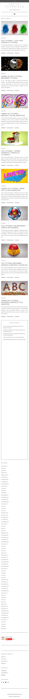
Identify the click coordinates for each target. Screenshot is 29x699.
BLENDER (3, 675)
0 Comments (17, 53)
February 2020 (4, 579)
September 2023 (5, 501)
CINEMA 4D (3, 53)
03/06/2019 (3, 297)
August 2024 (4, 486)
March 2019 (4, 604)
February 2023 (4, 512)
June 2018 (3, 624)
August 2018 (4, 619)
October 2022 (4, 519)
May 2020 (3, 575)
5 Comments (17, 316)
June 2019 (3, 597)
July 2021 (3, 546)
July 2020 (3, 570)
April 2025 (3, 470)
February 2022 (4, 533)
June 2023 (3, 508)
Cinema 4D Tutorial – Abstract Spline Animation (13, 114)
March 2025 (4, 472)
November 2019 (5, 586)
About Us (3, 656)
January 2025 (4, 477)
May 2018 (3, 626)
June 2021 (3, 548)
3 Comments (17, 202)
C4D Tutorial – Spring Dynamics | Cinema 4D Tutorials (10, 153)
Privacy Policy (4, 661)
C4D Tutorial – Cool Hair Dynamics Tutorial (12, 41)
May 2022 (3, 528)
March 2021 (4, 553)
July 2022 (3, 526)
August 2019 (4, 593)
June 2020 (3, 573)
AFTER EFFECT (4, 672)
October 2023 (4, 499)
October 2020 (4, 564)
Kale (10, 696)
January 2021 (4, 557)
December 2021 (4, 535)
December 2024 (4, 479)
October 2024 (4, 481)
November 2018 (5, 613)
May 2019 (3, 599)
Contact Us (3, 659)
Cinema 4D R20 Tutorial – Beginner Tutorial (12, 77)
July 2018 (3, 622)
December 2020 (4, 559)
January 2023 (4, 515)
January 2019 (4, 608)
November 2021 (5, 537)
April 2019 (3, 602)
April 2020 (3, 577)
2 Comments (17, 240)
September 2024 (5, 483)
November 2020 (5, 561)
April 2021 (3, 550)
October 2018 (4, 615)
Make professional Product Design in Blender (14, 339)
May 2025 (3, 468)
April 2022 (3, 530)
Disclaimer (3, 663)
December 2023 (4, 495)
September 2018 (5, 617)
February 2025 (4, 475)
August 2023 (4, 504)
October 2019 (4, 588)
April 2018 (3, 628)
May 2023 (3, 510)
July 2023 (3, 506)
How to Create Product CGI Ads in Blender (13, 337)
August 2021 (4, 544)
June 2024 (3, 488)
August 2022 (4, 524)
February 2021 (4, 555)
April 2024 (3, 490)
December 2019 (4, 584)
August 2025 (4, 466)
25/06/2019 (3, 73)
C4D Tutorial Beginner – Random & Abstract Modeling (14, 264)
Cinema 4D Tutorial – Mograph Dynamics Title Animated (12, 302)
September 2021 (5, 541)
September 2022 (5, 521)
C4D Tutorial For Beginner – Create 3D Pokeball (13, 227)
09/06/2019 (3, 260)
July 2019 (3, 595)
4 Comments (17, 90)
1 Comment (17, 165)
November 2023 (5, 497)
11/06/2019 (3, 223)
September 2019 (5, 590)
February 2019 (4, 606)
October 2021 (4, 539)
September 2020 (5, 566)
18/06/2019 (3, 148)
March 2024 (4, 492)
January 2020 (4, 581)
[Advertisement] (14, 400)
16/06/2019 (3, 185)
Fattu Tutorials (14, 5)
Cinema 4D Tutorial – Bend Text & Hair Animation (13, 189)
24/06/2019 (3, 110)
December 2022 (4, 517)
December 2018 (4, 610)
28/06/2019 (3, 38)
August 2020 (4, 568)
